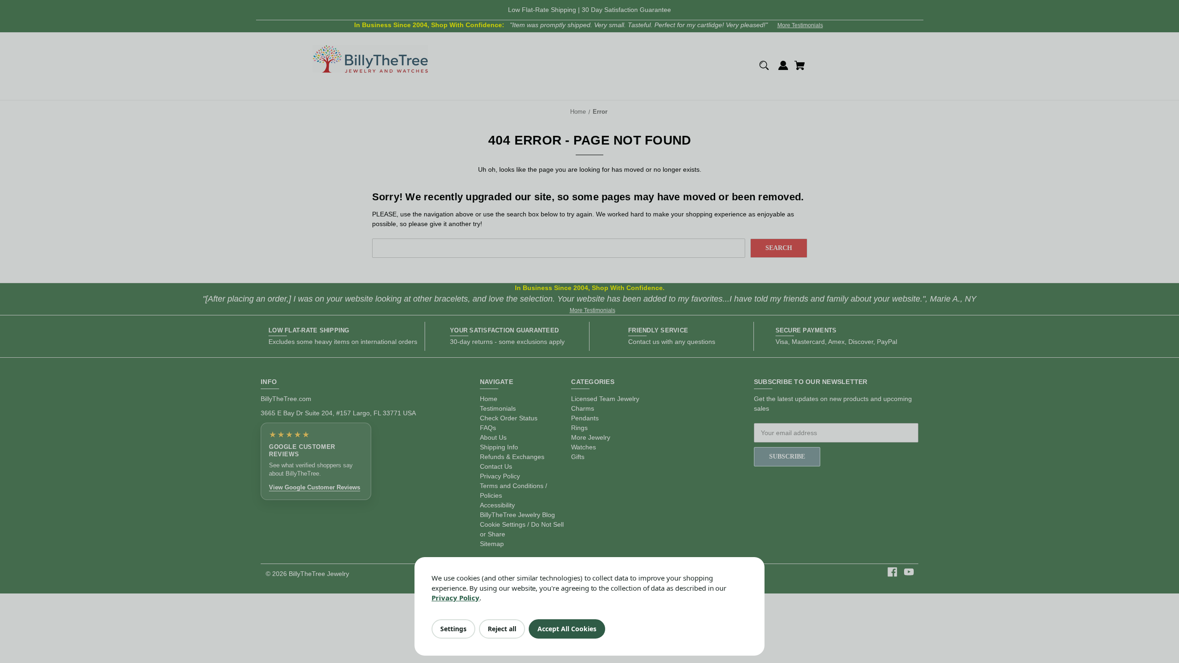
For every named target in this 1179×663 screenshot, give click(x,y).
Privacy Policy (455, 597)
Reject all (502, 628)
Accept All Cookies (566, 628)
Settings (453, 628)
